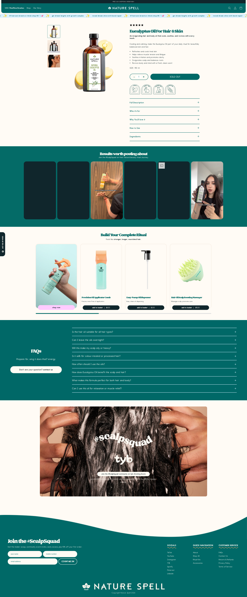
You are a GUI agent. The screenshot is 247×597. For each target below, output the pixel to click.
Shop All (196, 556)
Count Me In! (67, 561)
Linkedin (170, 574)
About (195, 552)
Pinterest (170, 570)
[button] (28, 8)
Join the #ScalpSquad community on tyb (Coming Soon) (123, 474)
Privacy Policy (224, 563)
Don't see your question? (36, 369)
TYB (168, 563)
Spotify (170, 567)
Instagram (171, 560)
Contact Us (223, 556)
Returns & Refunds (226, 560)
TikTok (169, 552)
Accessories (198, 563)
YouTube (170, 556)
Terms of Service (225, 567)
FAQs (221, 552)
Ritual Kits (197, 560)
